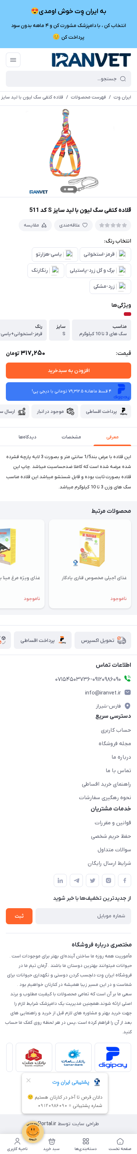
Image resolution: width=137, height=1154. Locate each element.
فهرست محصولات (88, 97)
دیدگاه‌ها (28, 437)
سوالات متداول (114, 849)
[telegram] (76, 880)
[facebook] (124, 880)
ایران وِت (122, 97)
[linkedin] (60, 880)
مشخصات (71, 437)
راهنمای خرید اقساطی (106, 784)
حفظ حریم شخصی (111, 836)
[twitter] (92, 880)
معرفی (112, 437)
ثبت (19, 916)
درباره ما (121, 757)
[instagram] (108, 880)
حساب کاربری (116, 730)
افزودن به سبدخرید (69, 370)
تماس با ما (118, 770)
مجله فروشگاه (115, 743)
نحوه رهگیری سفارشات (105, 797)
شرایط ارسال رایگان (109, 863)
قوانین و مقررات (113, 822)
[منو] (13, 60)
